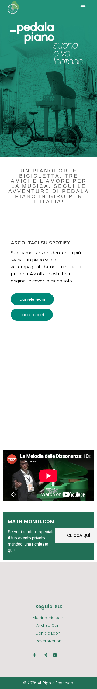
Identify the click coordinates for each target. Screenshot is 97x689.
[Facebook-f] (34, 655)
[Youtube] (55, 655)
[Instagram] (44, 655)
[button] (83, 5)
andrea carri (32, 314)
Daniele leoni (32, 299)
